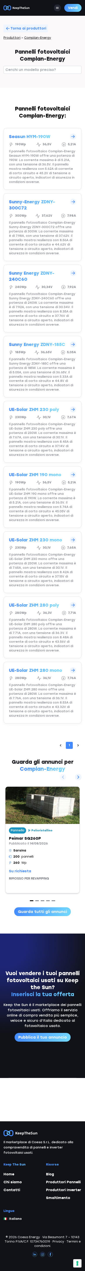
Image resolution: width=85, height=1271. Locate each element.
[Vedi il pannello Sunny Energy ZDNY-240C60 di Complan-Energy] (42, 298)
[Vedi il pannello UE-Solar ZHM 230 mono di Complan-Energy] (42, 562)
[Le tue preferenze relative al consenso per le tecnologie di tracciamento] (77, 1263)
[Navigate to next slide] (78, 777)
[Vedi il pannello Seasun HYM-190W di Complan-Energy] (42, 159)
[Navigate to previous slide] (63, 777)
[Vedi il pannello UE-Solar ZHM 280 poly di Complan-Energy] (42, 627)
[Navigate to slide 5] (53, 900)
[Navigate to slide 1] (31, 900)
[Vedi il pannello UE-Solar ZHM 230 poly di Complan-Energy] (42, 431)
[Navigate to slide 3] (42, 900)
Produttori (11, 38)
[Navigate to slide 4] (48, 900)
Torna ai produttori (28, 28)
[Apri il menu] (57, 7)
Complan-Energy (37, 38)
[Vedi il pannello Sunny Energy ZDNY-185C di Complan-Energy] (42, 366)
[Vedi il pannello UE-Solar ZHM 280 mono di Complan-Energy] (42, 692)
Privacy (58, 1241)
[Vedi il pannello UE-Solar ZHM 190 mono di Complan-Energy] (42, 497)
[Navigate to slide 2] (37, 900)
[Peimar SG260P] (42, 840)
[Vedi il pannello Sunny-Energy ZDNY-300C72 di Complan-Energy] (42, 227)
